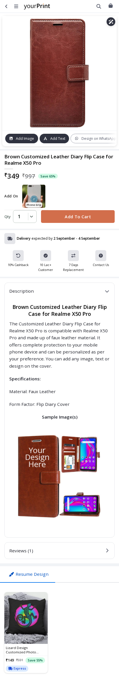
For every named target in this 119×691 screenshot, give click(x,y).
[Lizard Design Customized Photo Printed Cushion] (26, 618)
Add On (11, 196)
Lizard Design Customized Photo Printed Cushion (21, 650)
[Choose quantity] (30, 216)
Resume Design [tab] (32, 574)
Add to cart (78, 216)
